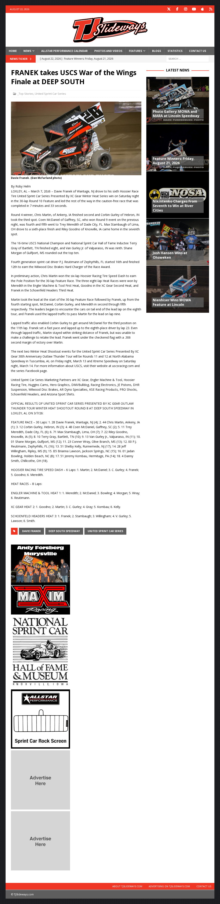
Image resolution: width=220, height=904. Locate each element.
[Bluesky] (210, 9)
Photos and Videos (108, 51)
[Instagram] (185, 9)
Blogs (156, 51)
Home (13, 51)
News (27, 51)
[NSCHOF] (40, 685)
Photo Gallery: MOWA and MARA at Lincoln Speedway (176, 113)
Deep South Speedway (64, 531)
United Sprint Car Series (50, 94)
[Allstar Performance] (40, 746)
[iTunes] (202, 9)
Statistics (175, 51)
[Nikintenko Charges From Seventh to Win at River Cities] (177, 194)
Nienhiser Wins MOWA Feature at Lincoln (172, 302)
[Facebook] (177, 9)
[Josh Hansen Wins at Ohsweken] (177, 241)
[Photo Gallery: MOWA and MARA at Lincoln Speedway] (177, 100)
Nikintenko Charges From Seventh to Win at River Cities (175, 206)
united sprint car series (105, 531)
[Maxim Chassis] (40, 612)
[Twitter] (169, 9)
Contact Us (197, 51)
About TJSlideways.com (127, 886)
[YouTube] (194, 9)
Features (135, 51)
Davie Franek (31, 531)
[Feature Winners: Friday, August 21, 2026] (177, 147)
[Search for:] (187, 58)
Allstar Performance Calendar (64, 51)
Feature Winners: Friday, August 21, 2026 (173, 161)
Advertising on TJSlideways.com (169, 886)
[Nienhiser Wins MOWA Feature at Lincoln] (177, 289)
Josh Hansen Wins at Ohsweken (170, 255)
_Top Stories (25, 94)
